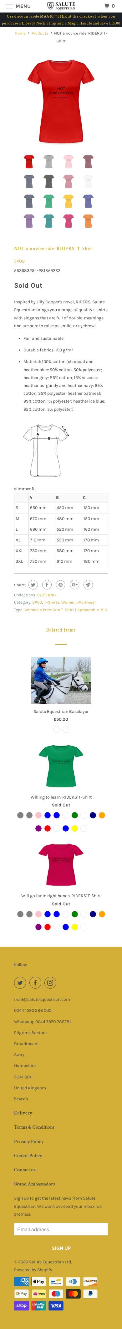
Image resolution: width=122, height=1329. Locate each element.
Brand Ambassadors (34, 1184)
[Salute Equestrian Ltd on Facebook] (36, 983)
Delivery (23, 1113)
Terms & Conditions (34, 1127)
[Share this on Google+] (73, 584)
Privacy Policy (29, 1141)
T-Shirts (51, 602)
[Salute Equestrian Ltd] (61, 6)
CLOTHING (46, 595)
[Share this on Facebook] (46, 584)
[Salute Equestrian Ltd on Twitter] (21, 983)
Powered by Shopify (33, 1269)
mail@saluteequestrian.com (42, 999)
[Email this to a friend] (87, 584)
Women (68, 602)
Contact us (25, 1170)
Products (40, 33)
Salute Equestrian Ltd (50, 1262)
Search (21, 1099)
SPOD (19, 261)
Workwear (87, 602)
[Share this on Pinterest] (59, 584)
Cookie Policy (28, 1156)
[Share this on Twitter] (32, 584)
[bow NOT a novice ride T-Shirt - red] (61, 102)
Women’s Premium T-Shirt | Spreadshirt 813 (65, 609)
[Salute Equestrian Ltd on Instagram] (51, 983)
